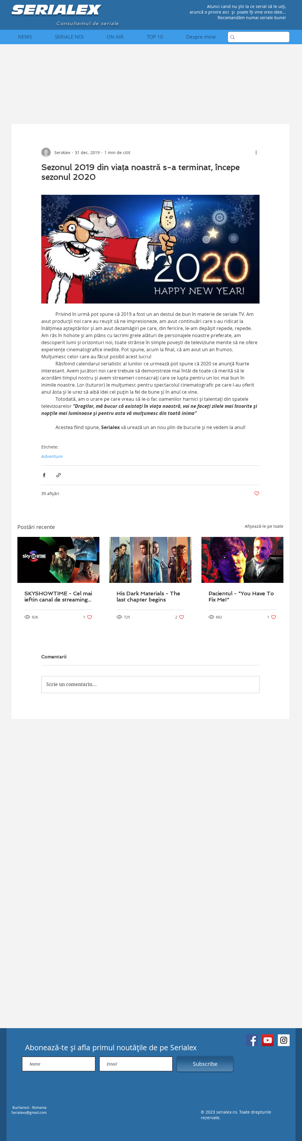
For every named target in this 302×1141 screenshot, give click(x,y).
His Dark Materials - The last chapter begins (148, 596)
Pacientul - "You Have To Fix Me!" (241, 596)
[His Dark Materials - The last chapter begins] (150, 560)
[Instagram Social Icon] (284, 1040)
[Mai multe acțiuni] (256, 152)
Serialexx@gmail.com (29, 1112)
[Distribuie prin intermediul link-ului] (58, 475)
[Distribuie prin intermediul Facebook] (44, 475)
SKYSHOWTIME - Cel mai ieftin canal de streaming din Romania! (58, 596)
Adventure (52, 456)
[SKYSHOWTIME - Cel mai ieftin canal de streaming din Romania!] (58, 560)
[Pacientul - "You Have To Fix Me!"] (242, 560)
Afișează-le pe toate (264, 526)
